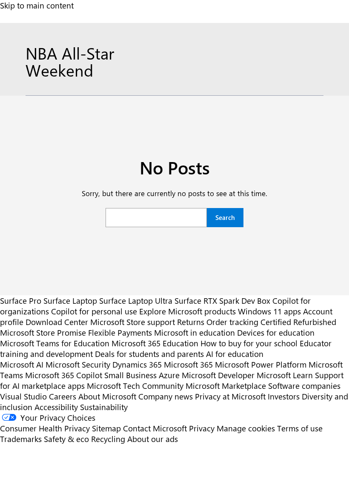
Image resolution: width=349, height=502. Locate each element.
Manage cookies (246, 428)
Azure (169, 375)
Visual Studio (23, 396)
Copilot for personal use (94, 311)
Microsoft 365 (188, 364)
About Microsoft (107, 396)
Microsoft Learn (285, 375)
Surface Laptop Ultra (135, 300)
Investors (284, 396)
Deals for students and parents (149, 353)
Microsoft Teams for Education (54, 343)
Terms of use (300, 428)
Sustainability (104, 407)
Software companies (304, 385)
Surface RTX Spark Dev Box (222, 300)
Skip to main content (37, 5)
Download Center (57, 322)
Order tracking (232, 322)
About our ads (152, 439)
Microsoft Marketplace (226, 385)
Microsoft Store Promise (43, 332)
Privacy (203, 428)
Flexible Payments (120, 332)
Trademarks (21, 439)
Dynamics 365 (137, 364)
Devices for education (276, 332)
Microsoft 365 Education (155, 343)
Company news (165, 396)
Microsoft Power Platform (260, 364)
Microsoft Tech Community (135, 385)
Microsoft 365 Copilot (63, 375)
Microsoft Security (78, 364)
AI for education (234, 353)
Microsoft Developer (218, 375)
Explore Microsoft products (187, 311)
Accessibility (56, 407)
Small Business (130, 375)
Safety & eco (66, 439)
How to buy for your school (249, 343)
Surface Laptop (70, 300)
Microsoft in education (194, 332)
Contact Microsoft (155, 428)
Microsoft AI (21, 364)
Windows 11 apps (269, 311)
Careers (62, 396)
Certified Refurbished (298, 322)
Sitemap (106, 428)
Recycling (108, 439)
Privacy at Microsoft (230, 396)
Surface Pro (20, 300)
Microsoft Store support (132, 322)
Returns (190, 322)
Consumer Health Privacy (45, 428)
